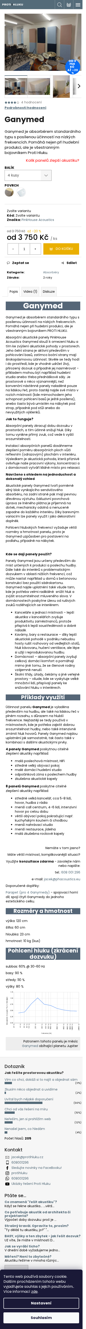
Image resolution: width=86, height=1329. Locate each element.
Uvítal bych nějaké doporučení (29, 1099)
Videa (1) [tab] (30, 291)
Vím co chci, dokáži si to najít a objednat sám (41, 1079)
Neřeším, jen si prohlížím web (28, 1119)
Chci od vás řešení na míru (26, 1109)
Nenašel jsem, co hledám (25, 1129)
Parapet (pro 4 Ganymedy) (28, 892)
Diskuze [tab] (49, 291)
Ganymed (30, 1046)
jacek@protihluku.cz (27, 1157)
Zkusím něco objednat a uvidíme (31, 1089)
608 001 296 (70, 872)
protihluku (19, 1173)
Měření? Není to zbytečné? (28, 1256)
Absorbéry (51, 272)
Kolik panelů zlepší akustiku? (52, 160)
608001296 (20, 1162)
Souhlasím (41, 1317)
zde (34, 1291)
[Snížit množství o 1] (13, 248)
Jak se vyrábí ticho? (22, 1246)
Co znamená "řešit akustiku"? (31, 1202)
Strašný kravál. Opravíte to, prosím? (37, 1226)
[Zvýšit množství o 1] (35, 248)
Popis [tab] (14, 291)
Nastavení (41, 1303)
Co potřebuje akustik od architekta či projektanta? (37, 1214)
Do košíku (64, 248)
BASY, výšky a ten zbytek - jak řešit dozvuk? (42, 1236)
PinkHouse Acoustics (38, 220)
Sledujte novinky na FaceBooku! (36, 1167)
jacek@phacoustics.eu (62, 879)
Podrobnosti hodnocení (25, 108)
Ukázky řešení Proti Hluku (30, 1183)
